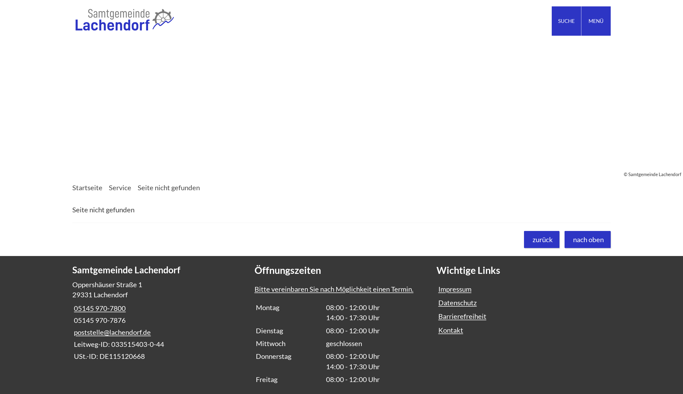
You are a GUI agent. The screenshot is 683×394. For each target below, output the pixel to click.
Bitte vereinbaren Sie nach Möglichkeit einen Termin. (334, 289)
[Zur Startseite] (204, 21)
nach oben (588, 239)
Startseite (87, 188)
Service (120, 188)
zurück (543, 239)
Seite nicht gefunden (169, 188)
